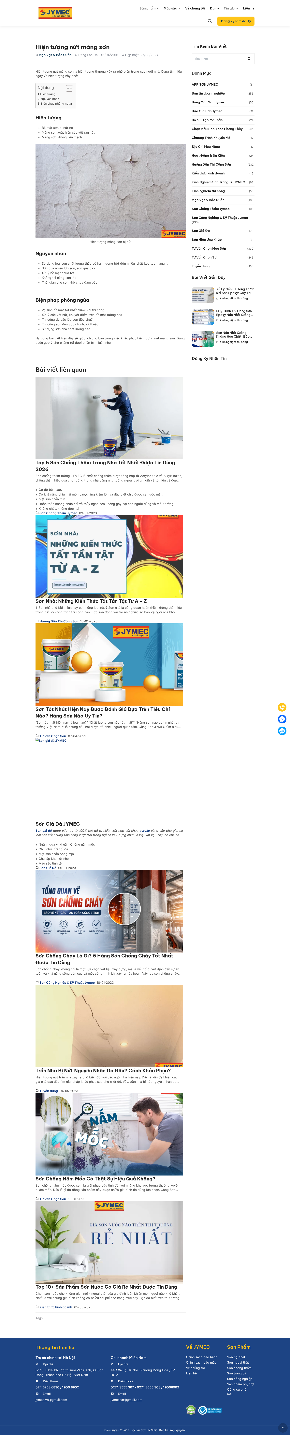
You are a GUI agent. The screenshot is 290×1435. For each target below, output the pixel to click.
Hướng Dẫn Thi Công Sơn (58, 621)
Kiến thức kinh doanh (55, 1307)
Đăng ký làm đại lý (236, 21)
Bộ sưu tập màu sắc (207, 120)
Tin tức (229, 8)
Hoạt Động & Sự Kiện (208, 155)
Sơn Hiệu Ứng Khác (207, 240)
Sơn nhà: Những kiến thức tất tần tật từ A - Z (91, 601)
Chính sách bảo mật (201, 1362)
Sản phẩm (147, 8)
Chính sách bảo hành (201, 1357)
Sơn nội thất (236, 1357)
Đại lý (214, 8)
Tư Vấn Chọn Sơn (52, 736)
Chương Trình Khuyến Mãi (211, 138)
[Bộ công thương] (210, 1411)
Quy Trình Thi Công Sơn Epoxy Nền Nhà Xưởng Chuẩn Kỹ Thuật (234, 313)
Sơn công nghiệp (239, 1379)
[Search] (210, 21)
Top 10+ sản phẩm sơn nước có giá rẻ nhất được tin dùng (106, 1287)
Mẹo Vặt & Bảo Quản (55, 55)
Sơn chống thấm (239, 1368)
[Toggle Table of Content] (67, 88)
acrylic (145, 831)
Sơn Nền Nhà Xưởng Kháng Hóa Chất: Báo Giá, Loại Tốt (233, 334)
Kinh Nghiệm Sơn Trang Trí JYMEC (218, 182)
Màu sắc (170, 8)
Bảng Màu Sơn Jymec (208, 102)
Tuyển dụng (48, 1091)
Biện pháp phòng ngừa (56, 103)
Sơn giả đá (44, 831)
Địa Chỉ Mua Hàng (206, 147)
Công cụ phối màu (237, 1391)
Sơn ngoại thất (238, 1362)
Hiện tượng (47, 94)
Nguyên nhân (50, 98)
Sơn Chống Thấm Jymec (58, 513)
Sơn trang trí (236, 1373)
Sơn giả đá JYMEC (58, 824)
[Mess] (282, 719)
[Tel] (282, 707)
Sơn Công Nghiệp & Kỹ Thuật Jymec (67, 982)
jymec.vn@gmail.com (51, 1400)
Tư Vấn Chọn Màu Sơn (209, 248)
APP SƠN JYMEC (205, 84)
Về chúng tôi (195, 8)
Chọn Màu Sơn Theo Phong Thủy (217, 129)
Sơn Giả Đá (47, 868)
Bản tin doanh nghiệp (208, 93)
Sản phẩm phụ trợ (240, 1384)
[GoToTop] (283, 1428)
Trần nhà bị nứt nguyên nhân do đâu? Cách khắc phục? (103, 1070)
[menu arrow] (158, 8)
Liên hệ (248, 8)
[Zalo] (282, 731)
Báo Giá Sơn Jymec (207, 111)
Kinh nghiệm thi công (208, 191)
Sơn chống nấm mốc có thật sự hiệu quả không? (95, 1179)
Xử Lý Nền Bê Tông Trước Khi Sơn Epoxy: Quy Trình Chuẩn (235, 291)
